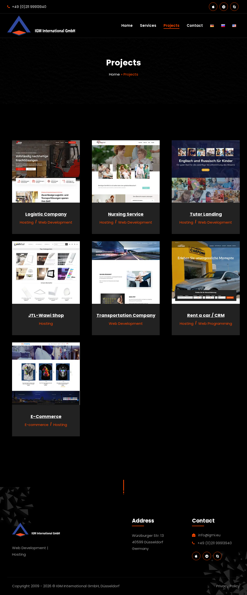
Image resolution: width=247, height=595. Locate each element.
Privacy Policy (228, 585)
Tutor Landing (206, 214)
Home (127, 25)
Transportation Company (125, 315)
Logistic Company (46, 214)
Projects (171, 25)
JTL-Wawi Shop (46, 315)
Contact (195, 25)
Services (148, 25)
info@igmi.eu (209, 535)
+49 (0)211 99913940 (29, 6)
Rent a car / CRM (206, 315)
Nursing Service (126, 214)
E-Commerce (46, 416)
